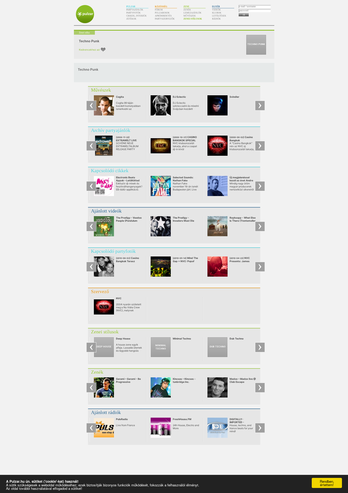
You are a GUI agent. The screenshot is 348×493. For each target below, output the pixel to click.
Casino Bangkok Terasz (127, 259)
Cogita (120, 96)
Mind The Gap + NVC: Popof (185, 259)
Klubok (216, 12)
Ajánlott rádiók (106, 412)
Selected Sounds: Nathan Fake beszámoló (183, 180)
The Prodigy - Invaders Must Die (183, 219)
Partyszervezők (165, 19)
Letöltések (219, 16)
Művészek (189, 16)
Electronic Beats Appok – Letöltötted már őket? (128, 180)
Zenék (187, 9)
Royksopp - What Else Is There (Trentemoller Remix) (243, 220)
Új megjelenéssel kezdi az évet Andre (241, 179)
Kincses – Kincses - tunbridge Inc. (184, 380)
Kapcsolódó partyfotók (113, 251)
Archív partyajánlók (110, 130)
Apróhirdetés (163, 16)
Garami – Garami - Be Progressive (128, 380)
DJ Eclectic (179, 96)
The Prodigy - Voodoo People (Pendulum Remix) (129, 220)
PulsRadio (122, 419)
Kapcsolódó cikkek (109, 170)
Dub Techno (236, 338)
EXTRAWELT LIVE (127, 140)
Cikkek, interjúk (136, 16)
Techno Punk (89, 41)
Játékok (131, 19)
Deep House (123, 338)
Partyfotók (133, 12)
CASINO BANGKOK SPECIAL (185, 140)
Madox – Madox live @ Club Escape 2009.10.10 (243, 381)
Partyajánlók (134, 9)
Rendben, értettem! (327, 483)
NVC (118, 298)
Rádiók (216, 19)
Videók (216, 9)
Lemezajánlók (192, 12)
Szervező (100, 291)
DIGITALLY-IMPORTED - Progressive (237, 422)
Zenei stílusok (192, 19)
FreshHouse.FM (182, 419)
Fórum (159, 9)
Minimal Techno (182, 338)
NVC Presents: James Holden (240, 261)
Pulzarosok (162, 12)
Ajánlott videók (106, 211)
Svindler (234, 96)
